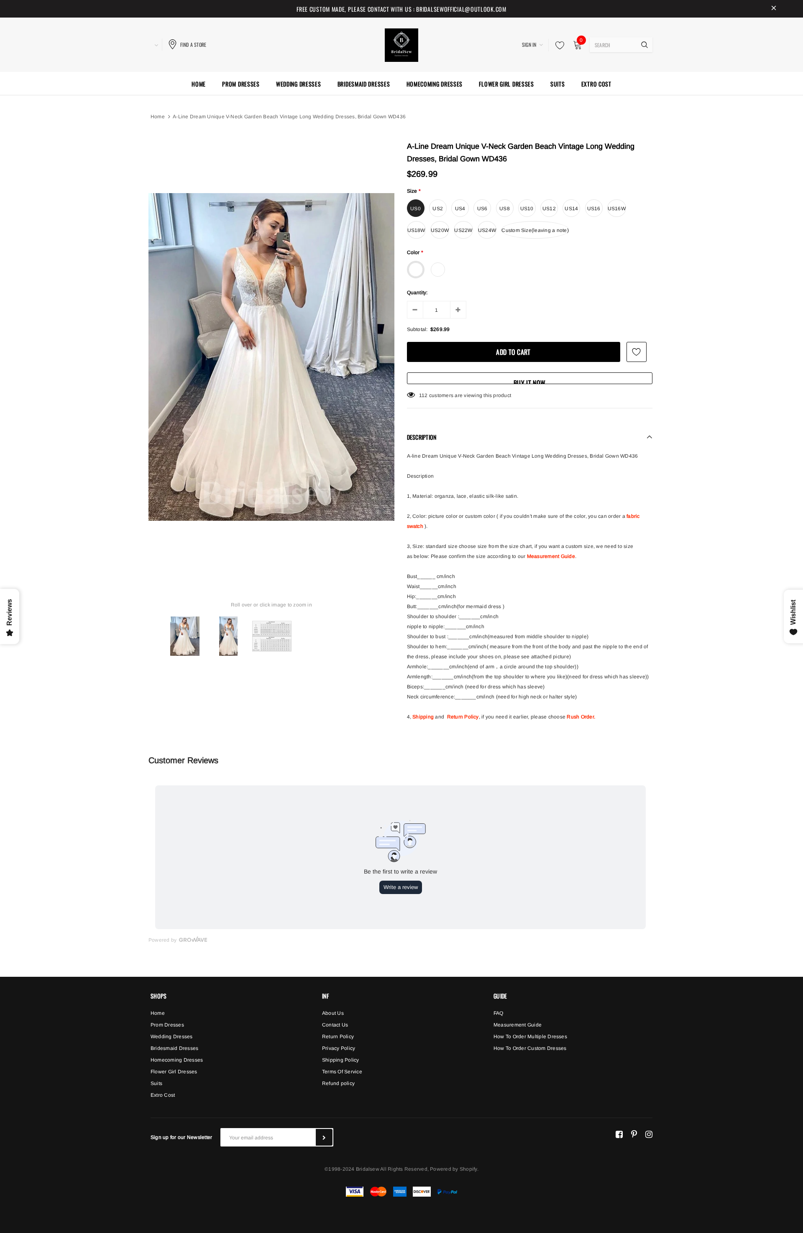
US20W (440, 230)
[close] (774, 9)
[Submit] (324, 1137)
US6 (482, 208)
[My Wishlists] (557, 45)
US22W (463, 230)
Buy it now (529, 381)
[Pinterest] (634, 1134)
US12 (549, 208)
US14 (571, 208)
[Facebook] (619, 1134)
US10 (527, 208)
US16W (617, 208)
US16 (594, 208)
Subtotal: (417, 329)
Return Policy (463, 717)
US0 (415, 208)
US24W (487, 230)
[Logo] (401, 44)
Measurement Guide (551, 556)
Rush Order (580, 717)
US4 (460, 208)
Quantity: (417, 293)
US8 (504, 208)
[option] (271, 357)
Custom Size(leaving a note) (534, 230)
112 (423, 395)
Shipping (423, 717)
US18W (416, 230)
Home (158, 117)
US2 (437, 208)
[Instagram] (648, 1134)
